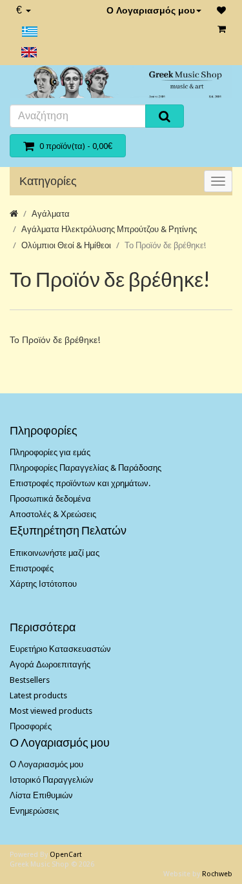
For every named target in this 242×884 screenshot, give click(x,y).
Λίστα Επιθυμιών (41, 795)
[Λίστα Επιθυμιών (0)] (221, 10)
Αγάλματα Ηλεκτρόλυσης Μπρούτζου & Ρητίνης (109, 229)
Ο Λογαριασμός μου (150, 10)
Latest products (38, 695)
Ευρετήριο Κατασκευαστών (60, 649)
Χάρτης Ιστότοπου (43, 584)
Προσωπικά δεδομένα (50, 499)
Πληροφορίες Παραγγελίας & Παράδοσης (85, 468)
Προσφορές (31, 726)
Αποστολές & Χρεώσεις (53, 514)
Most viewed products (51, 711)
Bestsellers (30, 680)
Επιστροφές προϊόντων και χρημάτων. (80, 483)
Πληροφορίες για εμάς (50, 452)
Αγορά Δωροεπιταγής (50, 664)
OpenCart (66, 854)
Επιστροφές (32, 568)
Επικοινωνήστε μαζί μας (54, 553)
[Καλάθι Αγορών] (221, 29)
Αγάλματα (51, 214)
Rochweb (217, 874)
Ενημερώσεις (34, 811)
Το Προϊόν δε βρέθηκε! (165, 245)
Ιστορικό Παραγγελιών (52, 780)
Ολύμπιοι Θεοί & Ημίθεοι (66, 245)
